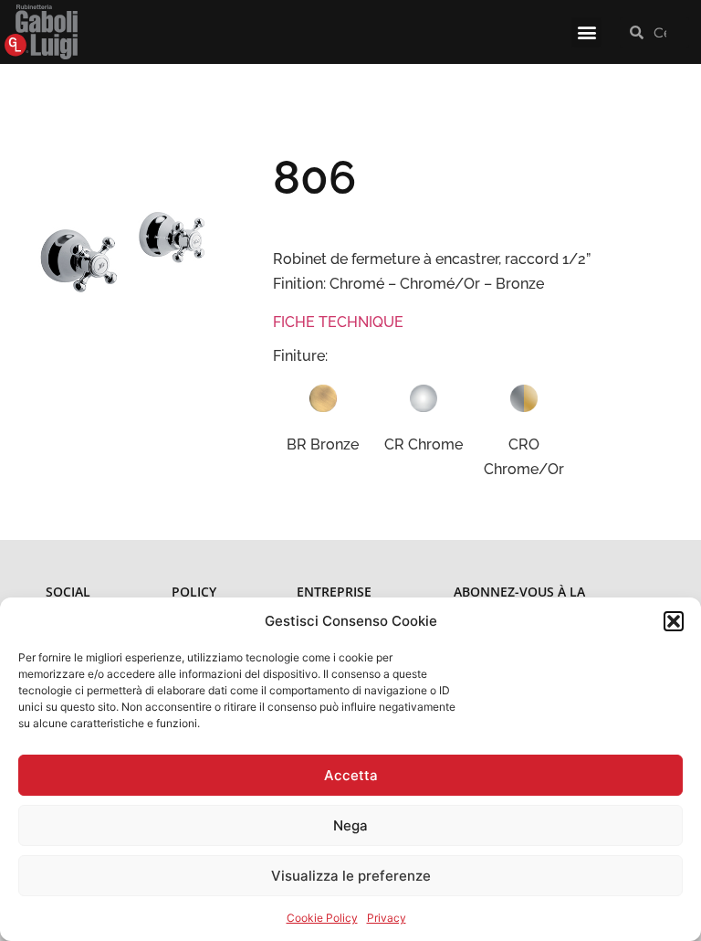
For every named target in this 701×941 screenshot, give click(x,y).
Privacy (386, 918)
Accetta (351, 775)
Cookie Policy (322, 918)
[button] (673, 621)
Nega (350, 825)
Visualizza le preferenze (351, 875)
